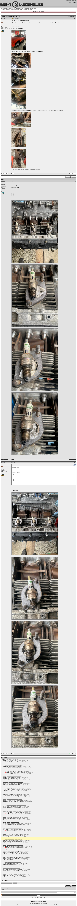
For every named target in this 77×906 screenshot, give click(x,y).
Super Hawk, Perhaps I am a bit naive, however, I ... (15, 802)
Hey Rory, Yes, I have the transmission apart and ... (15, 795)
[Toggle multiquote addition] (70, 173)
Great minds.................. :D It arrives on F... (14, 761)
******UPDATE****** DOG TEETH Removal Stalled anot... (15, 800)
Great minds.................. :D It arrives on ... (15, 762)
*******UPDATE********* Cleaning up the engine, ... (14, 859)
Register (42, 11)
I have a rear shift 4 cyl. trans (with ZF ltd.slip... (14, 790)
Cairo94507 (5, 766)
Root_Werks (5, 777)
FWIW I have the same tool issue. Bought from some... (16, 801)
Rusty (5, 771)
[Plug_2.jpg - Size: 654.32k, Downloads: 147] (34, 359)
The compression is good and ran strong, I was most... (16, 823)
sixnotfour (5, 865)
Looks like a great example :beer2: (13, 778)
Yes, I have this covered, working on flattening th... (15, 836)
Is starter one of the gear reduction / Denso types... (16, 811)
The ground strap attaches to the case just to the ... (14, 851)
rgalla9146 (5, 784)
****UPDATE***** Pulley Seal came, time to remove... (14, 834)
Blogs (76, 0)
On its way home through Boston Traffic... (13, 876)
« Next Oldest (63, 882)
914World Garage (68, 882)
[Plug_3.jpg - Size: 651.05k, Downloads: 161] (34, 423)
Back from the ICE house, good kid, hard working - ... (14, 875)
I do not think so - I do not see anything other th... (15, 812)
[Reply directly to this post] (74, 173)
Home (67, 0)
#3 (75, 462)
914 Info (73, 0)
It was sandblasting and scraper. (12, 864)
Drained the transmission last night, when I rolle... (15, 779)
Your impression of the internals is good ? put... (14, 784)
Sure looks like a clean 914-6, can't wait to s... (14, 777)
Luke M (4, 835)
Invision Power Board (35, 897)
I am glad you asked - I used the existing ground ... (18, 848)
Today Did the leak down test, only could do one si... (14, 831)
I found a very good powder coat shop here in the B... (16, 767)
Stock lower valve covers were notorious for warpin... (14, 828)
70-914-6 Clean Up (8, 759)
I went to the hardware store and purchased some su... (15, 845)
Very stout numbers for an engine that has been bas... (15, 840)
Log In (39, 11)
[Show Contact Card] (4, 173)
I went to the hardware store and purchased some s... (16, 846)
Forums (69, 0)
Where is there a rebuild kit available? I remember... (13, 853)
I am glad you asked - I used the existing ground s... (16, 847)
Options (71, 16)
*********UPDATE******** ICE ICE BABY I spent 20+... (14, 874)
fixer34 (4, 828)
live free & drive (5, 871)
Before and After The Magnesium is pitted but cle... (14, 842)
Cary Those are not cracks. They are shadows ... (14, 794)
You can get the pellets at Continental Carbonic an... (16, 871)
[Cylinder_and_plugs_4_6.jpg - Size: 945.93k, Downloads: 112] (34, 523)
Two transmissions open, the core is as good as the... (14, 799)
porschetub (6, 846)
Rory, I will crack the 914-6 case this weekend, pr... (15, 785)
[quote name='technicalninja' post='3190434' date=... (15, 782)
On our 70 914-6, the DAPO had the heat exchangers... (15, 771)
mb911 (4, 853)
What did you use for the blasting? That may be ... (15, 863)
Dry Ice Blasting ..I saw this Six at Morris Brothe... (14, 865)
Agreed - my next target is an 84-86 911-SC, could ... (18, 805)
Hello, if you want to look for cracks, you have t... (16, 796)
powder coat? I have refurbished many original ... (15, 765)
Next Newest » (73, 882)
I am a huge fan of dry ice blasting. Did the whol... (16, 869)
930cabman (5, 778)
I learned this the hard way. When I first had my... (16, 789)
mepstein (4, 822)
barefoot (6, 773)
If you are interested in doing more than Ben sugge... (15, 766)
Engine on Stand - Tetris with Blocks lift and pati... (14, 817)
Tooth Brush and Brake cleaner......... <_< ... (14, 862)
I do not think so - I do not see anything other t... (16, 813)
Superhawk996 (5, 801)
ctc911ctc (3, 18)
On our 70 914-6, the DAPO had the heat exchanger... (18, 772)
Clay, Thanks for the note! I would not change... (17, 788)
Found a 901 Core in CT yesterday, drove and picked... (15, 783)
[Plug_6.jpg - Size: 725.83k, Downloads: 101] (34, 716)
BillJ (4, 868)
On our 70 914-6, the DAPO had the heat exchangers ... (16, 768)
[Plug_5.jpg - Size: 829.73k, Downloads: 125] (34, 652)
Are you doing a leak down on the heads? (13, 822)
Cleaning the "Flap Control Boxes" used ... (14, 808)
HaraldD (7, 796)
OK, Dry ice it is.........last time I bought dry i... (13, 870)
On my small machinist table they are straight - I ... (16, 830)
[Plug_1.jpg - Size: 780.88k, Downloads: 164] (34, 295)
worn (8, 789)
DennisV (4, 760)
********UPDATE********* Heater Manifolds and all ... (14, 818)
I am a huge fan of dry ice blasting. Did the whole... (12, 868)
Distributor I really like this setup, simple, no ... (13, 852)
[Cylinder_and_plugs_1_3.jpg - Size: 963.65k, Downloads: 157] (34, 231)
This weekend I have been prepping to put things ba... (14, 841)
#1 (75, 18)
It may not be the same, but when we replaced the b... (15, 857)
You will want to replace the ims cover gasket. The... (13, 835)
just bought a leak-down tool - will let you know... (15, 824)
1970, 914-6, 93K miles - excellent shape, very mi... (14, 760)
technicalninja (5, 779)
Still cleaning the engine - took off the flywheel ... (14, 825)
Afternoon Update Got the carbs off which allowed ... (14, 806)
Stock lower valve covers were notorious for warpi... (16, 829)
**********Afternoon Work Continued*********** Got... (14, 807)
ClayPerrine (5, 768)
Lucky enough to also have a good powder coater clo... (16, 819)
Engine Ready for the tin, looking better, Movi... (13, 858)
